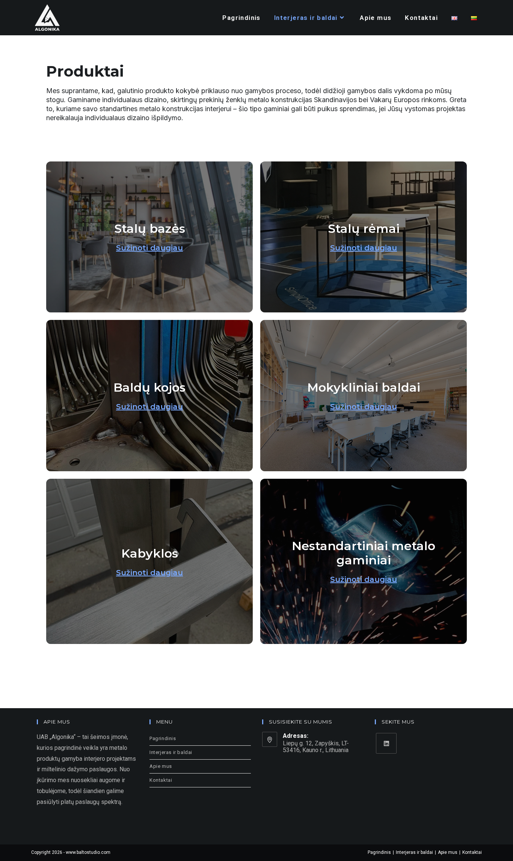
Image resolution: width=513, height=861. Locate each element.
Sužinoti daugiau (149, 247)
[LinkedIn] (386, 743)
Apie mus (160, 766)
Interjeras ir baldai (170, 752)
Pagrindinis (162, 738)
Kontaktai (160, 780)
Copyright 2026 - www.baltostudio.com (70, 852)
